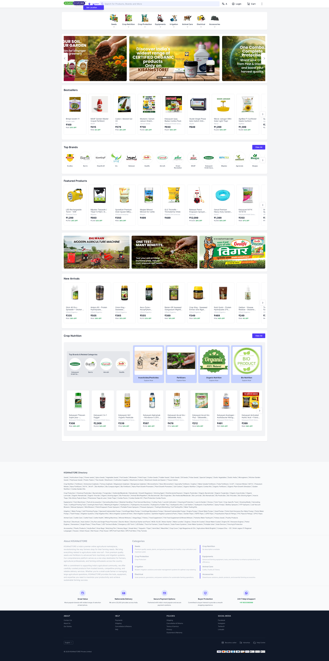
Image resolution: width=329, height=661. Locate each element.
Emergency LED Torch (126, 524)
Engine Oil (225, 522)
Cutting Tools (157, 502)
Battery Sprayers (232, 505)
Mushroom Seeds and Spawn (155, 480)
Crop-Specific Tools (231, 502)
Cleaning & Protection (186, 502)
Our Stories (68, 626)
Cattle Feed (88, 518)
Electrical (67, 522)
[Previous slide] (65, 58)
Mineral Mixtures (125, 518)
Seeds (66, 477)
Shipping (118, 623)
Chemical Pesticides (84, 493)
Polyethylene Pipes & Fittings (225, 514)
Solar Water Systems (195, 524)
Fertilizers (78, 484)
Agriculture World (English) (206, 528)
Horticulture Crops (76, 477)
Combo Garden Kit (135, 498)
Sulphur (194, 484)
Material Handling (126, 502)
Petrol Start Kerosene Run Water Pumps (239, 511)
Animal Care (68, 518)
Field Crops (142, 477)
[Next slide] (264, 58)
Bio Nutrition (99, 486)
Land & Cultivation (169, 502)
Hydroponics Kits (176, 505)
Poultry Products (232, 518)
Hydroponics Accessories (140, 505)
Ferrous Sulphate (106, 484)
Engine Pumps (192, 511)
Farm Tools (218, 502)
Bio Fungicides (166, 495)
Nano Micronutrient (166, 484)
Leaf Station (188, 505)
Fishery (145, 518)
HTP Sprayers (244, 505)
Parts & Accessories (94, 502)
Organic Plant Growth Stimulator (239, 486)
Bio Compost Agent (112, 486)
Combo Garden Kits (78, 489)
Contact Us (68, 620)
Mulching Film (111, 528)
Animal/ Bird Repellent (139, 495)
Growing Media (245, 502)
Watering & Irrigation (111, 505)
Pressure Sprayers (146, 507)
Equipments (68, 502)
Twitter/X (221, 626)
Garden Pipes (188, 514)
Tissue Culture (172, 480)
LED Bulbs (139, 524)
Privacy (169, 629)
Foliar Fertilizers (223, 484)
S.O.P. (232, 484)
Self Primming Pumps (90, 511)
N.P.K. (85, 486)
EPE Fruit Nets (131, 531)
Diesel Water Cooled (213, 522)
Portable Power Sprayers (130, 507)
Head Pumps (219, 511)
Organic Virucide (94, 495)
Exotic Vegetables (220, 477)
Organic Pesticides (190, 493)
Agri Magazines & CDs (187, 528)
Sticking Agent (159, 493)
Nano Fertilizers (75, 486)
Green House (84, 531)
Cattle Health (98, 518)
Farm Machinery (79, 502)
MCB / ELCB (156, 522)
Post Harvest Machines (142, 502)
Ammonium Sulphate (91, 484)
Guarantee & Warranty (174, 633)
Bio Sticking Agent (244, 495)
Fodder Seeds (164, 477)
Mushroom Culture (136, 480)
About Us (67, 623)
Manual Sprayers (77, 507)
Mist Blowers (89, 507)
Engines (187, 522)
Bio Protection (124, 495)
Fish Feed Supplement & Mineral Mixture (177, 518)
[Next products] (262, 114)
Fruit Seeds (124, 477)
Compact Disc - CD (224, 528)
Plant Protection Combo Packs (155, 498)
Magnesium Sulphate (121, 484)
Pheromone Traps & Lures (97, 498)
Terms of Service (173, 626)
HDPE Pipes (199, 514)
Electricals (75, 522)
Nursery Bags (122, 528)
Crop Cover (174, 528)
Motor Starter (166, 522)
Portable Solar (209, 524)
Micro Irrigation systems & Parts (121, 514)
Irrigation (67, 511)
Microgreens (243, 477)
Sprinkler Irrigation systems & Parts (164, 514)
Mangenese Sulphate (138, 484)
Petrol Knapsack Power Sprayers (107, 507)
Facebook (221, 620)
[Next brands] (262, 160)
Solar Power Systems (178, 524)
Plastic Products (80, 528)
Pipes (180, 514)
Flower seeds (89, 477)
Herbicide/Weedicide (120, 493)
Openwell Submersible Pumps (110, 511)
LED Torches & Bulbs (109, 524)
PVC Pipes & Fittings (244, 514)
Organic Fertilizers (219, 486)
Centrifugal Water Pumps (131, 511)
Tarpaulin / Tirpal (145, 528)
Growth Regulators (145, 493)
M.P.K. (251, 484)
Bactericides (97, 493)
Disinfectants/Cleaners (174, 493)
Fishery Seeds (219, 518)
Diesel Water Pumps (206, 511)
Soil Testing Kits (177, 507)
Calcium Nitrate (241, 484)
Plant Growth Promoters (163, 486)
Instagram (221, 623)
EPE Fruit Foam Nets (117, 531)
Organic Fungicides (222, 493)
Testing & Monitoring (162, 507)
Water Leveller (178, 522)
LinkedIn (221, 629)
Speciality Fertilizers (182, 484)
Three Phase (95, 524)
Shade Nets (133, 528)
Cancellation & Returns (123, 626)
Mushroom (109, 480)
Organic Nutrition (190, 486)
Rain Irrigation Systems (142, 514)
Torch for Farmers (151, 524)
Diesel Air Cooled (198, 522)
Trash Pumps (74, 514)
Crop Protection (69, 493)
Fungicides (107, 493)
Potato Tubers (89, 480)
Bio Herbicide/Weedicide (182, 495)
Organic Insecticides (237, 493)
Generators (75, 524)
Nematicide (133, 493)
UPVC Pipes (258, 514)
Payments (118, 620)
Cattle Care (78, 518)
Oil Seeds (184, 477)
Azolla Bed (91, 528)
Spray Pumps (219, 505)
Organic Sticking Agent (109, 495)
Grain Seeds (175, 477)
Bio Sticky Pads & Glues (77, 498)
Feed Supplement (155, 518)
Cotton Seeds (153, 477)
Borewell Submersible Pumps (175, 511)
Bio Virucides (232, 495)
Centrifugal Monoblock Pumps (152, 511)
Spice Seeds (99, 477)
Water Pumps (76, 511)
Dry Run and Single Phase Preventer (104, 522)
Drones (210, 502)
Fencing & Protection (235, 524)
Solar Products (164, 524)
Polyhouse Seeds (76, 480)
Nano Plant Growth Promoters (142, 486)
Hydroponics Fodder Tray (160, 505)
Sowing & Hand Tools (95, 505)
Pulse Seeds (193, 477)
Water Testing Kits (190, 507)
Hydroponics (124, 505)
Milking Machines (111, 518)
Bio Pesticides (221, 495)
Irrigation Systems (87, 514)
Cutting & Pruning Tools (77, 505)
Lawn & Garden (200, 502)
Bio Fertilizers (126, 486)
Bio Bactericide (153, 495)
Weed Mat (164, 528)
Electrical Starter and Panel (140, 522)
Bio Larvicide (197, 495)
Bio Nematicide (208, 495)
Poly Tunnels (142, 531)
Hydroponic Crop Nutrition (203, 505)
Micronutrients (153, 484)
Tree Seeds (99, 480)
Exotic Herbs (232, 477)
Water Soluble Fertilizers (207, 484)
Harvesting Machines (110, 502)
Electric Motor (124, 522)
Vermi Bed (155, 528)
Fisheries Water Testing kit (203, 518)
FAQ (116, 629)
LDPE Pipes (209, 514)
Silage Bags (136, 518)
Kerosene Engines (237, 522)
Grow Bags (100, 528)
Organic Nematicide (79, 495)
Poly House (104, 531)
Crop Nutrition (69, 484)
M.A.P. (91, 486)
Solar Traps (112, 498)
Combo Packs (123, 498)
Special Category (206, 477)
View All (258, 147)
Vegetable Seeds (112, 477)
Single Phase (85, 524)
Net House (94, 531)
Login (238, 4)
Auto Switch (85, 522)
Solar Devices (221, 524)
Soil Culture (178, 486)
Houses (75, 531)
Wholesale (133, 477)
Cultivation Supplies (121, 480)
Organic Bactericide (206, 493)
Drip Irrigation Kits (101, 514)
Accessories (68, 528)
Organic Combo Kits (204, 486)
